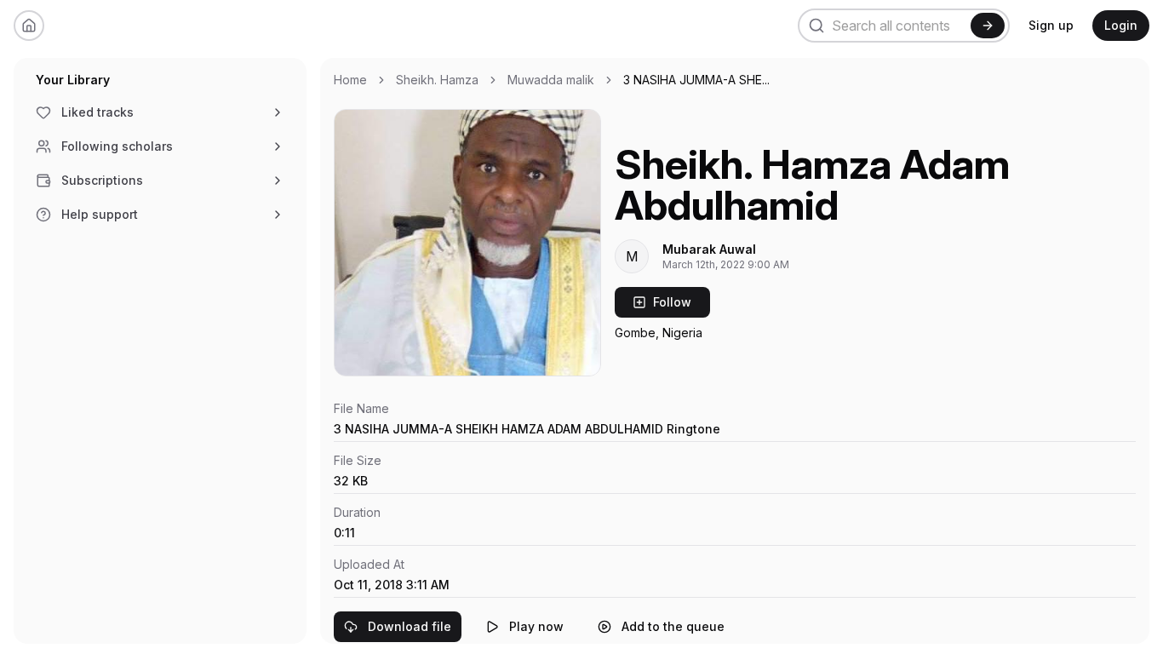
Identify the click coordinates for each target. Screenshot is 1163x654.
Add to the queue (673, 626)
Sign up (1051, 25)
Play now (536, 626)
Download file (409, 626)
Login (1120, 25)
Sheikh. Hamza (437, 79)
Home (350, 79)
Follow (672, 302)
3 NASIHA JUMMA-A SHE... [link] (696, 79)
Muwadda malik (550, 79)
